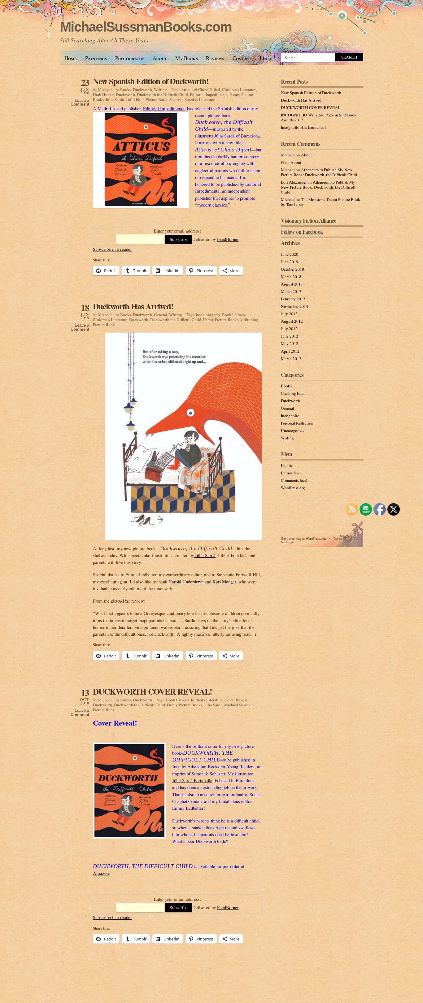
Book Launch (233, 314)
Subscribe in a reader (112, 249)
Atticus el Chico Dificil (200, 89)
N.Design (287, 542)
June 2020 (289, 254)
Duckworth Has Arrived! (133, 306)
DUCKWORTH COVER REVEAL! (152, 691)
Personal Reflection (297, 423)
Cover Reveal (236, 700)
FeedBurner (228, 239)
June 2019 (289, 261)
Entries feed (291, 473)
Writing (160, 89)
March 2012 (291, 358)
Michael (105, 89)
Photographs (129, 58)
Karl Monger (224, 581)
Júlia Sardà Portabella (192, 780)
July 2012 (289, 328)
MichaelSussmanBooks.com (146, 26)
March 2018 (291, 276)
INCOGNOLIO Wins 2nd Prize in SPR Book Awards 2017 (318, 117)
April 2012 (290, 351)
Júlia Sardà (224, 136)
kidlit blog (135, 99)
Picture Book (157, 99)
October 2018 (292, 269)
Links (266, 58)
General (160, 314)
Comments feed (294, 480)
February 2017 (293, 299)
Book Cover (176, 700)
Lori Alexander (294, 182)
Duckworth (142, 89)
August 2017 (292, 284)
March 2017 (291, 291)
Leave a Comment (80, 102)
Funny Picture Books (220, 319)
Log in (286, 465)
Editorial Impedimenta (209, 94)
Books (125, 89)
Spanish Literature (200, 99)
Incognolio (290, 415)
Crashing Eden (293, 393)
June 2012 (289, 336)
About (160, 58)
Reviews (215, 58)
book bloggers (208, 314)
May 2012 (289, 343)
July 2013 (289, 313)
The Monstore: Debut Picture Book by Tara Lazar (320, 202)
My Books (186, 58)
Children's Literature (239, 89)
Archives (290, 243)
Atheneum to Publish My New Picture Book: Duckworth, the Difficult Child (319, 172)
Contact (242, 58)
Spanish (176, 99)
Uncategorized (293, 430)
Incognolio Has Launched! (303, 127)
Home (70, 58)
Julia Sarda (115, 99)
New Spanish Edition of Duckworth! (151, 81)
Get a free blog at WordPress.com (303, 538)
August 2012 (292, 321)
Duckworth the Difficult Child (162, 94)
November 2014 (294, 306)
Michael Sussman (239, 705)
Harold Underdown (186, 581)
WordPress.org (293, 488)
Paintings (96, 58)
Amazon (101, 873)
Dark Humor (103, 94)
